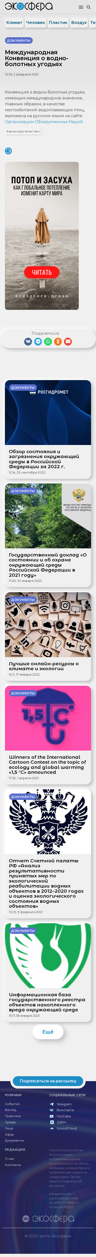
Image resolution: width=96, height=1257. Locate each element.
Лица (9, 1128)
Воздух (79, 22)
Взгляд (10, 1110)
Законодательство (23, 131)
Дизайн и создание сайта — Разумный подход (63, 1240)
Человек (35, 22)
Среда (10, 1122)
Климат (14, 22)
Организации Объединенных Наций (44, 121)
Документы (14, 1140)
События (12, 1104)
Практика (13, 1116)
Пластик (58, 22)
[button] (81, 7)
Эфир (9, 1134)
